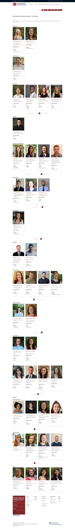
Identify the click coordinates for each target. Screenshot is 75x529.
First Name (15, 501)
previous (30, 113)
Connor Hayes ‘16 (29, 379)
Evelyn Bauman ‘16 (17, 41)
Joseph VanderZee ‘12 (43, 192)
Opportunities (45, 4)
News (59, 499)
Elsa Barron (15, 447)
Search (61, 5)
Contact (27, 499)
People (35, 4)
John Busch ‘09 (29, 285)
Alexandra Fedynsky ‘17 (30, 415)
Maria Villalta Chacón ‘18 (56, 481)
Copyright (14, 522)
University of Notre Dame (20, 522)
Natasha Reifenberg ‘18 (30, 158)
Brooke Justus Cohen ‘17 (43, 379)
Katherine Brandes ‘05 (17, 285)
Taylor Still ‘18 (29, 192)
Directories (36, 498)
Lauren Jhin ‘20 (42, 415)
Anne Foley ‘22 (54, 285)
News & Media (57, 4)
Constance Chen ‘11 (17, 71)
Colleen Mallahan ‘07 (43, 99)
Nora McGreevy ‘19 (17, 351)
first (27, 113)
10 (44, 174)
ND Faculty (51, 498)
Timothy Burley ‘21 (17, 481)
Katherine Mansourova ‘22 (57, 99)
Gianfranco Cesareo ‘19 (43, 285)
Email (14, 508)
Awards (27, 502)
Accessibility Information (16, 525)
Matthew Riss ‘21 (42, 158)
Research (40, 4)
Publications (43, 500)
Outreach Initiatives (29, 501)
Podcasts (59, 501)
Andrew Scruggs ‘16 (55, 158)
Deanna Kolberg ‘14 (55, 415)
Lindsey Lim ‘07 (16, 99)
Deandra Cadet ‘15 (16, 415)
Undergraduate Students (44, 505)
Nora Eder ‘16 (28, 481)
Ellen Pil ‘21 (15, 158)
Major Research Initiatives (44, 498)
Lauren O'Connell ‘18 (17, 318)
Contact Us (23, 524)
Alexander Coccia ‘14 (55, 447)
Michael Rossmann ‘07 (17, 132)
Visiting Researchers (53, 499)
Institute (27, 498)
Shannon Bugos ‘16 (29, 447)
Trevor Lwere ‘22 (29, 99)
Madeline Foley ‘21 (29, 41)
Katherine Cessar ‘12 (43, 447)
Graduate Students (44, 503)
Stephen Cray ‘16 (16, 257)
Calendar (51, 4)
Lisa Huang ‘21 (41, 481)
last (47, 113)
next (45, 113)
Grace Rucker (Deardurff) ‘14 (31, 319)
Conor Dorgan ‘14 (29, 257)
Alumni (35, 499)
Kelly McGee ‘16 (55, 379)
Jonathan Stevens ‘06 (17, 192)
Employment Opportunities (28, 505)
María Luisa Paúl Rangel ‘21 (30, 352)
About (31, 4)
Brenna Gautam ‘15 (17, 379)
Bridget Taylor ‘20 (16, 225)
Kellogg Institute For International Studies (18, 523)
